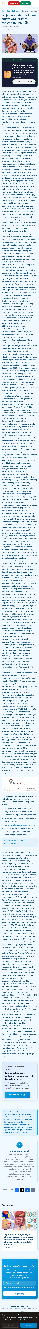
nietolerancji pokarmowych (23, 825)
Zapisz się (19, 1293)
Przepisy (25, 3)
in (27, 1190)
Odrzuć (10, 1325)
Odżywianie (16, 11)
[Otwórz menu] (35, 3)
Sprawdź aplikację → (17, 1095)
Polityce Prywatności (25, 1320)
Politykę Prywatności (27, 1287)
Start (3, 11)
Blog (8, 11)
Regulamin (16, 1287)
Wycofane (14, 3)
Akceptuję (28, 1325)
